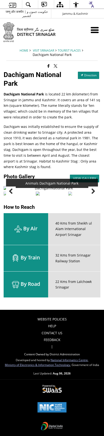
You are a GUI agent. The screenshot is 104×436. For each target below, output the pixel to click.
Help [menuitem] (52, 326)
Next (93, 191)
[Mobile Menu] (94, 30)
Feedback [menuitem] (52, 339)
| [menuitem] (52, 346)
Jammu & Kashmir (75, 13)
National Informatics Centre (69, 360)
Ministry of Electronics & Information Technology (37, 365)
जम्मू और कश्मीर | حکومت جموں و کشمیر (27, 13)
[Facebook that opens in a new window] (48, 66)
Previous (11, 191)
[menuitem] (12, 4)
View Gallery (84, 178)
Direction (90, 75)
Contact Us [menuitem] (52, 333)
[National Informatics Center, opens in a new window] (52, 407)
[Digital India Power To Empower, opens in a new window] (52, 426)
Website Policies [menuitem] (52, 319)
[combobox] (91, 4)
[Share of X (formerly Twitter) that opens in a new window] (55, 66)
